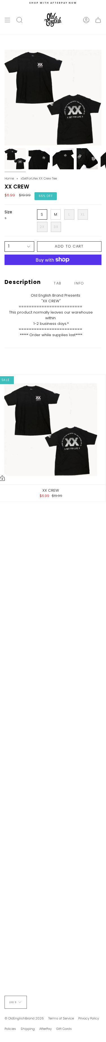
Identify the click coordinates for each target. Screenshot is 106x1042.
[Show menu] (7, 20)
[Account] (86, 20)
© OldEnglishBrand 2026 (24, 1018)
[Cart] (98, 20)
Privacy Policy (88, 1018)
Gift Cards (64, 1028)
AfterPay (45, 1028)
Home (9, 178)
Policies (10, 1028)
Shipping (28, 1028)
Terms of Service (61, 1018)
